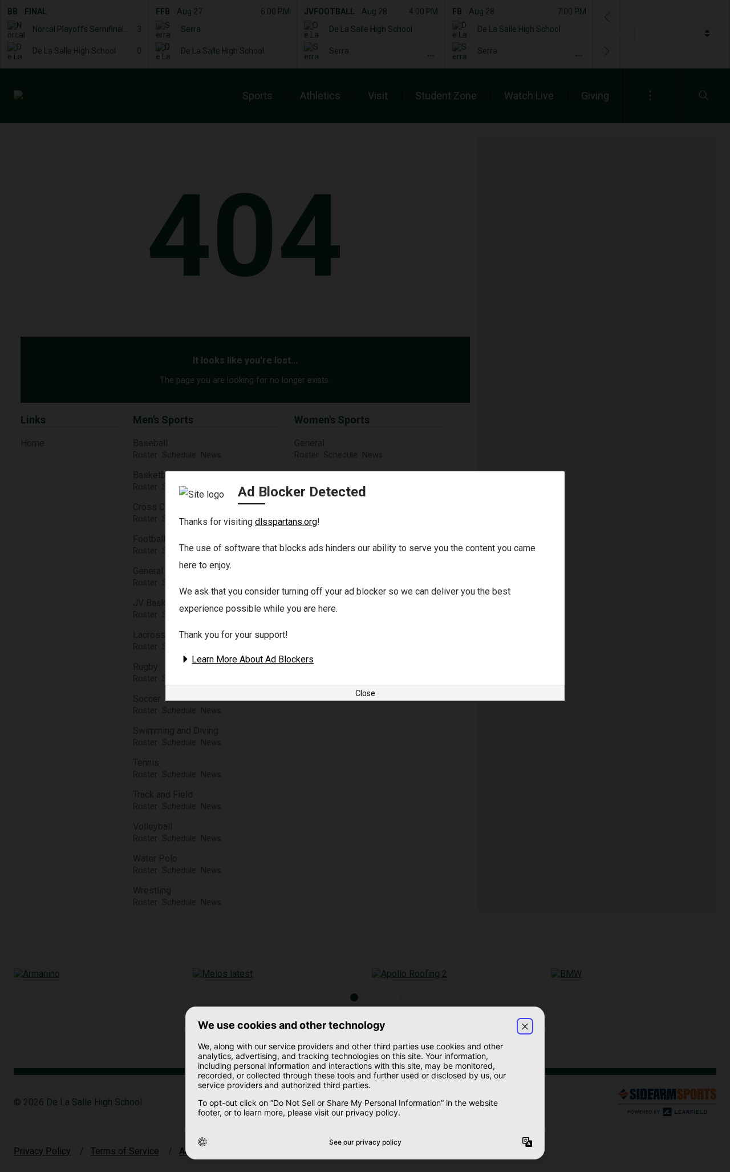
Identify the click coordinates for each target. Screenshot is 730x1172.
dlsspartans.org (286, 521)
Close (365, 693)
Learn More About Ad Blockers (253, 659)
